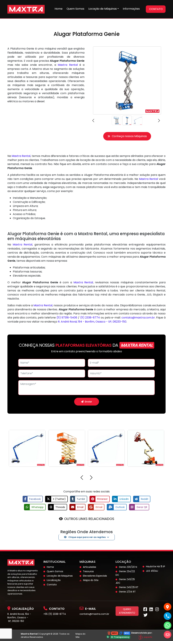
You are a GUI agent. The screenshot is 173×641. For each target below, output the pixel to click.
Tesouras (88, 571)
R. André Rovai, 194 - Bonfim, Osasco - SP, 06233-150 (92, 322)
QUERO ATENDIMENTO (127, 611)
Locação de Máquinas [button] (102, 9)
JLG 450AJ (152, 571)
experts (147, 637)
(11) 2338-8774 (90, 317)
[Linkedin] (151, 610)
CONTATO (156, 9)
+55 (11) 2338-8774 (54, 614)
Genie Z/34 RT (127, 591)
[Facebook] (145, 610)
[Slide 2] (127, 120)
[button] (94, 120)
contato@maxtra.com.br (138, 317)
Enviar (88, 401)
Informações (131, 9)
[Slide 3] (137, 120)
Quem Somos (75, 9)
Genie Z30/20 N (128, 567)
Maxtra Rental (68, 65)
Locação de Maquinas (60, 575)
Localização (54, 580)
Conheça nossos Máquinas (129, 136)
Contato (52, 584)
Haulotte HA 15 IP (155, 566)
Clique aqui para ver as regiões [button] (87, 537)
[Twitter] (145, 615)
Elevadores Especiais (95, 575)
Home (59, 9)
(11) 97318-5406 (67, 317)
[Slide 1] (116, 120)
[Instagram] (157, 610)
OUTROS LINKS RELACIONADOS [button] (89, 518)
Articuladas (89, 567)
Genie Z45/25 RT (128, 587)
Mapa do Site (90, 580)
